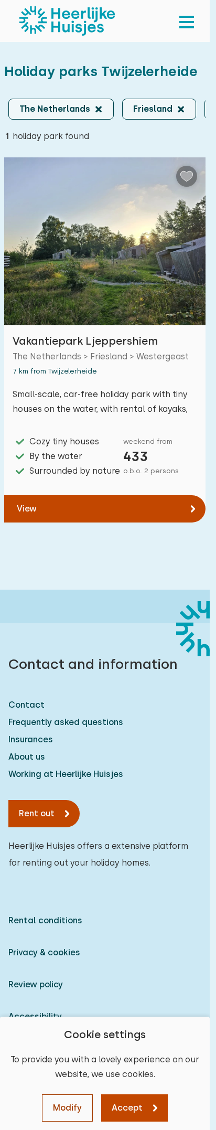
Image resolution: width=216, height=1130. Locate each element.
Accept (127, 1108)
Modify (67, 1108)
